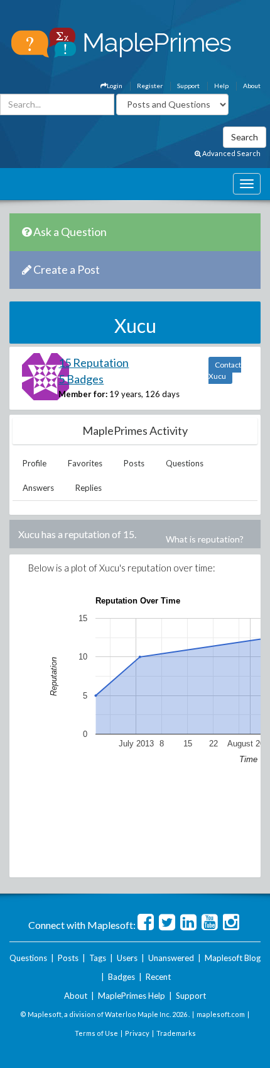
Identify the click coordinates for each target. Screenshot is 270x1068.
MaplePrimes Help (131, 996)
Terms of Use (96, 1033)
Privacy (137, 1033)
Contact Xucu (224, 370)
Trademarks (176, 1033)
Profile (34, 463)
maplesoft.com (221, 1014)
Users (127, 958)
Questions (184, 463)
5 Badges (81, 379)
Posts (134, 463)
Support (188, 85)
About (252, 85)
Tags (97, 958)
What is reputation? (205, 539)
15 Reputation (93, 362)
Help (221, 85)
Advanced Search (231, 153)
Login (114, 85)
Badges (121, 977)
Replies (88, 488)
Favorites (85, 463)
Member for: (82, 394)
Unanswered (171, 958)
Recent (158, 977)
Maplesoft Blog (233, 958)
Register (150, 85)
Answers (38, 488)
